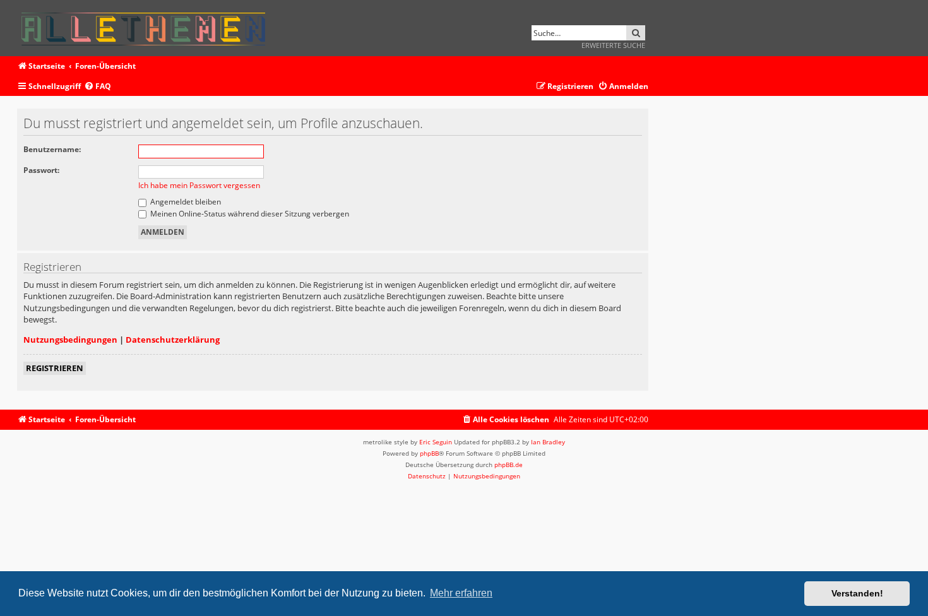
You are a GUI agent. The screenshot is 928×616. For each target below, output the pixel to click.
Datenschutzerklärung (173, 339)
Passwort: (41, 170)
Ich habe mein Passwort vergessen (199, 185)
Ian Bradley (548, 441)
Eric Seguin (435, 441)
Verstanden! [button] (857, 593)
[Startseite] (147, 26)
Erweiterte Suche (613, 45)
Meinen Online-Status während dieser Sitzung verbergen (248, 213)
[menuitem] (97, 86)
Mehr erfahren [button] (461, 593)
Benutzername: (52, 149)
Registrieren (54, 368)
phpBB (429, 453)
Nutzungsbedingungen (70, 339)
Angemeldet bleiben (184, 201)
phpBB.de (508, 464)
